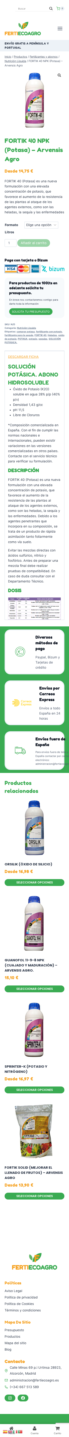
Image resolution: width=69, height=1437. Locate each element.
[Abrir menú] (59, 28)
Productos (12, 1336)
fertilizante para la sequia (19, 335)
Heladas (52, 335)
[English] (10, 1431)
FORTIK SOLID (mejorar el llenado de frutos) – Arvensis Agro (34, 1172)
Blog (8, 1349)
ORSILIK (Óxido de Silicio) (28, 864)
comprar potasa (26, 331)
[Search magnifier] (51, 8)
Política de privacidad (21, 1297)
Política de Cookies (19, 1304)
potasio (33, 338)
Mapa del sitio (15, 1343)
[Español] (5, 1431)
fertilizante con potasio (49, 331)
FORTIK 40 (40, 335)
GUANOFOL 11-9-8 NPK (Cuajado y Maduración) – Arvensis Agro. (31, 965)
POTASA (22, 338)
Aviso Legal (13, 1291)
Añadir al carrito (34, 243)
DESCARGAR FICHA (23, 357)
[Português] (20, 1431)
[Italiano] (15, 1431)
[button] (59, 75)
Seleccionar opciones (34, 882)
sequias (43, 338)
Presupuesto (14, 1330)
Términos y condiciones (23, 1310)
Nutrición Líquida (26, 328)
